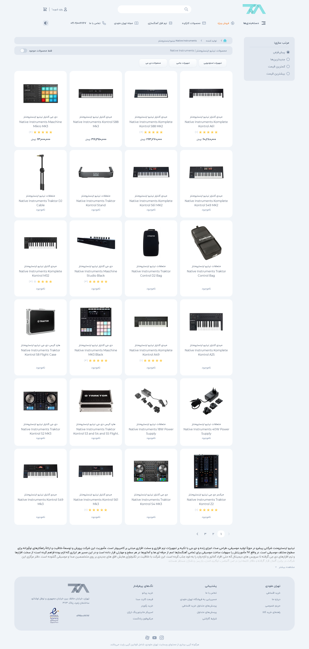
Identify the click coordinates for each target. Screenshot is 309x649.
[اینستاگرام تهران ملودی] (162, 638)
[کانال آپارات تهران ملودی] (147, 638)
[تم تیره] (46, 23)
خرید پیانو (147, 592)
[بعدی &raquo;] (197, 534)
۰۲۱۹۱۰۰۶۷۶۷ (82, 615)
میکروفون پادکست (143, 618)
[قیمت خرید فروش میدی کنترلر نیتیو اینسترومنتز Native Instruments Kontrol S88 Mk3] (95, 93)
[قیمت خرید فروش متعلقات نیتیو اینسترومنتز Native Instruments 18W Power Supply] (151, 400)
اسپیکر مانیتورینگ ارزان (140, 612)
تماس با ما (211, 592)
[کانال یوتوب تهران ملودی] (154, 638)
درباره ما (276, 599)
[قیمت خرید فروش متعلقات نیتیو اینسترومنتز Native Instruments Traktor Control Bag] (206, 242)
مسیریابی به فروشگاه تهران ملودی (198, 599)
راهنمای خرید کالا (271, 612)
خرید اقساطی (273, 592)
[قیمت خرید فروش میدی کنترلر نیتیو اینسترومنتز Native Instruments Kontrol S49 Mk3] (40, 471)
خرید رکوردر (147, 605)
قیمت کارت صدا (144, 599)
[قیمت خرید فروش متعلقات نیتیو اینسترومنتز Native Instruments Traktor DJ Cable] (40, 172)
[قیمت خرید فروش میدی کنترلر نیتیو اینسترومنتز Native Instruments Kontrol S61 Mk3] (95, 471)
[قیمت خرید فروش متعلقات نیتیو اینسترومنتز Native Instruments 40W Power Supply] (206, 400)
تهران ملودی (272, 586)
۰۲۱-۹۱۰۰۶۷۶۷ (78, 23)
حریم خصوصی (272, 605)
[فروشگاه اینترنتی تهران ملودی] (254, 9)
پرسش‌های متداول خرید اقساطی (199, 605)
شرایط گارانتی (209, 618)
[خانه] (225, 40)
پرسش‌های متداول (207, 612)
